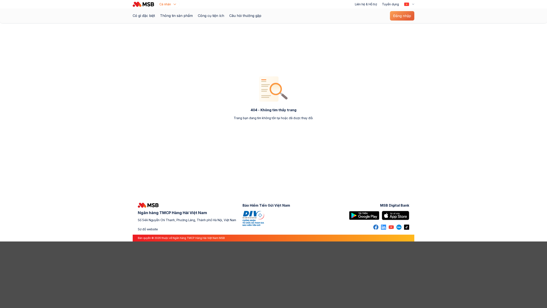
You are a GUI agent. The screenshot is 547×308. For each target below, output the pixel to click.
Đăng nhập (402, 16)
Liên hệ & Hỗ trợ (366, 4)
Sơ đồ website (148, 229)
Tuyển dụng (390, 4)
